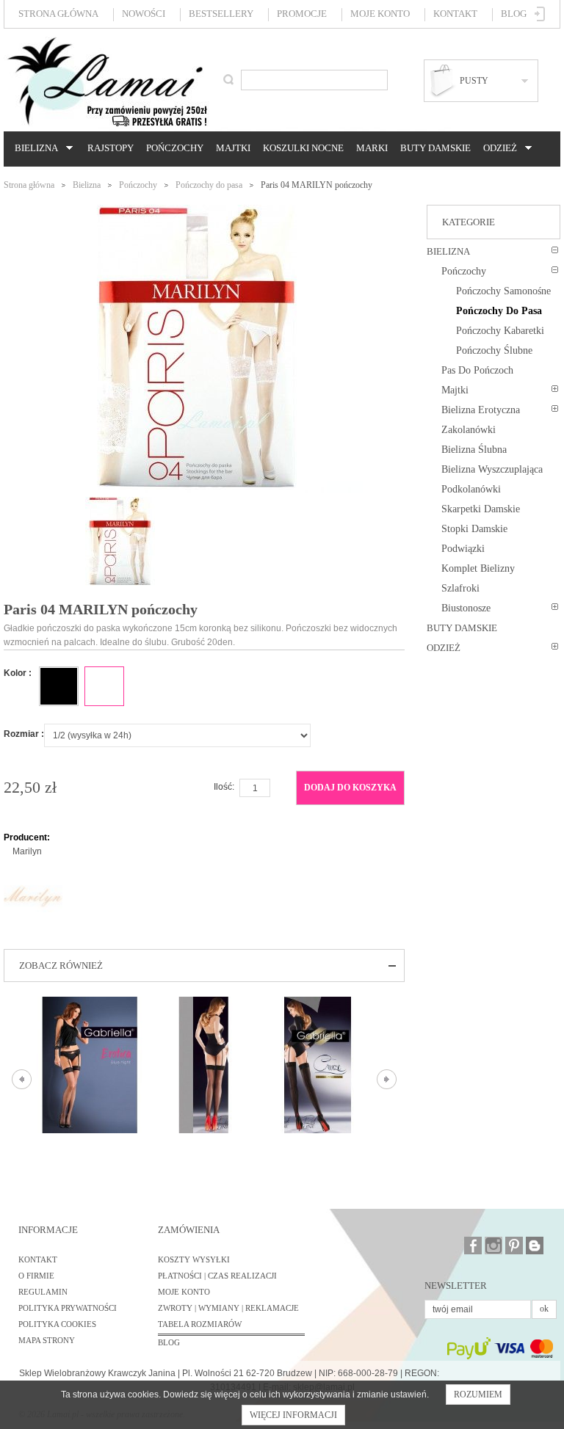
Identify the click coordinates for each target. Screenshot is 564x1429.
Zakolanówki (468, 429)
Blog (514, 13)
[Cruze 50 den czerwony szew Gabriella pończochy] (317, 1065)
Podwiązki (463, 548)
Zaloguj (540, 14)
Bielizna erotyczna (480, 409)
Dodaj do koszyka (350, 787)
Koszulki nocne (303, 147)
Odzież (498, 148)
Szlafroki (460, 588)
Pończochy (174, 147)
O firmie (36, 1275)
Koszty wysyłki (194, 1259)
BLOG (169, 1342)
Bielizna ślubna (474, 449)
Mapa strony (46, 1340)
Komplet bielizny (478, 568)
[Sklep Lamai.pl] (106, 81)
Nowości (143, 13)
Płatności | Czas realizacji (217, 1275)
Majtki (233, 147)
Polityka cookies (57, 1324)
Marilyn (27, 851)
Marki (372, 147)
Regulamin (43, 1291)
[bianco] (104, 686)
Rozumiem (478, 1394)
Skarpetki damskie (480, 508)
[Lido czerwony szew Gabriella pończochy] (204, 1065)
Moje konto (380, 13)
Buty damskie (435, 147)
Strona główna (58, 13)
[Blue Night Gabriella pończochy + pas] (90, 1065)
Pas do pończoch (477, 370)
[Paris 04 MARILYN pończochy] (120, 503)
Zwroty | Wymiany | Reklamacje (228, 1307)
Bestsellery (221, 13)
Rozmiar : (24, 734)
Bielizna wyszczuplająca (492, 469)
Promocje (302, 13)
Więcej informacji (293, 1415)
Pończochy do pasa (209, 185)
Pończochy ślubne (494, 350)
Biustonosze (466, 608)
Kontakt (455, 13)
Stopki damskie (474, 528)
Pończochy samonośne (503, 291)
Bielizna (34, 148)
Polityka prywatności (67, 1307)
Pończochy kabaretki (500, 330)
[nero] (58, 686)
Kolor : (18, 673)
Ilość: (224, 787)
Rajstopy (110, 147)
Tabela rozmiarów (200, 1324)
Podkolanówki (471, 489)
